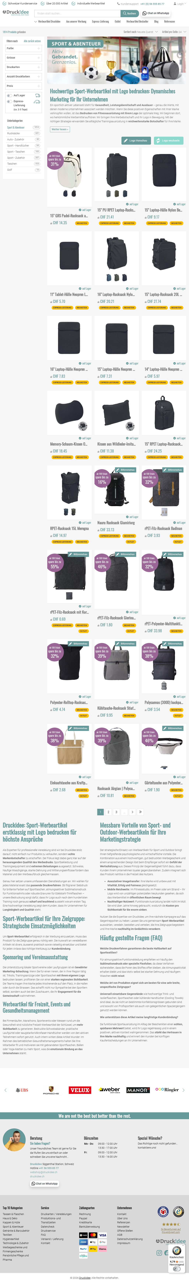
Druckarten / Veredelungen (56, 1214)
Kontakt (45, 1243)
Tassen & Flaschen (13, 1214)
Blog (156, 21)
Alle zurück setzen (32, 41)
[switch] (177, 1269)
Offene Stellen (125, 1230)
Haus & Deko (10, 1218)
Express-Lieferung (100, 21)
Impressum (123, 1243)
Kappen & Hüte (11, 1222)
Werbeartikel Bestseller (137, 21)
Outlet (118, 21)
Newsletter (123, 1226)
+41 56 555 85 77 (49, 1168)
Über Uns (122, 1218)
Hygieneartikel (11, 1239)
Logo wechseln (171, 140)
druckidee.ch (37, 1176)
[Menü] (183, 1246)
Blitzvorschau (128, 470)
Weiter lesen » (60, 129)
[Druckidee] (16, 11)
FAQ (43, 1234)
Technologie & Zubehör (16, 1243)
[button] (5, 1090)
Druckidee (84, 1277)
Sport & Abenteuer (13, 1226)
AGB (119, 1234)
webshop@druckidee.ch (43, 1172)
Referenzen (169, 21)
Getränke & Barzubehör (16, 1230)
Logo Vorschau (138, 140)
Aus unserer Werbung (76, 21)
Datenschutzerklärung (130, 1239)
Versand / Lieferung (52, 1239)
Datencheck (47, 1226)
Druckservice (48, 1230)
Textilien (7, 1234)
